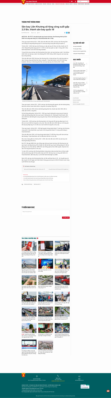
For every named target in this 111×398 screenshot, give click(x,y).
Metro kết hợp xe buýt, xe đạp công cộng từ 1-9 (45, 287)
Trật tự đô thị (31, 4)
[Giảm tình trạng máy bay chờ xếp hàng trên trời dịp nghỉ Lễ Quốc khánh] (62, 246)
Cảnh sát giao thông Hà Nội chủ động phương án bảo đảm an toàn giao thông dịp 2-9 (62, 336)
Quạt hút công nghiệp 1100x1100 (78, 104)
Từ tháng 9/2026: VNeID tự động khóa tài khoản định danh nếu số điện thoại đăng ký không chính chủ (29, 254)
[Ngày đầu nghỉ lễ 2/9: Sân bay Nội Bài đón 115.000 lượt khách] (45, 296)
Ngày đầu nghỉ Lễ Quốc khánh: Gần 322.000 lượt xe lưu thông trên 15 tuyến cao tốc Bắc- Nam (29, 271)
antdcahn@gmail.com (79, 380)
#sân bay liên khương (28, 184)
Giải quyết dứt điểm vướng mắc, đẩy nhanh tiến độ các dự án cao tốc (29, 288)
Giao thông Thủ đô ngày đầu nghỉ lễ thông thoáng (62, 303)
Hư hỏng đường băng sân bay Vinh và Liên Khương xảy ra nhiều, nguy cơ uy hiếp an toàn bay (40, 176)
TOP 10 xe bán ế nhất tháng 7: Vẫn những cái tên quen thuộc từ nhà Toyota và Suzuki (79, 72)
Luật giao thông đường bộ (79, 53)
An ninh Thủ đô (31, 1)
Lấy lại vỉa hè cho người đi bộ (79, 51)
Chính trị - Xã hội (38, 4)
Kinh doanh (87, 4)
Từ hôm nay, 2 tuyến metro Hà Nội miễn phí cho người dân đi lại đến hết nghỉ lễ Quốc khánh (45, 319)
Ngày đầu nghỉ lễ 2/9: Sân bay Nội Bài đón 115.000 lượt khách (45, 303)
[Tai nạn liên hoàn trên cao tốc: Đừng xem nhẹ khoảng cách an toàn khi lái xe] (62, 280)
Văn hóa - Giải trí (69, 4)
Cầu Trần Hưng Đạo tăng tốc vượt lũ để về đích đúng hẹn (79, 79)
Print (69, 32)
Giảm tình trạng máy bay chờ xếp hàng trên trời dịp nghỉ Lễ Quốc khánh (62, 253)
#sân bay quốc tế (37, 184)
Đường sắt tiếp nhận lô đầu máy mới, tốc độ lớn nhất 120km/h (29, 303)
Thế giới (44, 4)
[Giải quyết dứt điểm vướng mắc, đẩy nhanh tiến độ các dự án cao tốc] (29, 280)
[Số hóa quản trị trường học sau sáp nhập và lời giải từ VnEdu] (45, 328)
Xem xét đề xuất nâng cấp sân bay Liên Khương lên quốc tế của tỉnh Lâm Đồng (38, 180)
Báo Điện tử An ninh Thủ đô (23, 2)
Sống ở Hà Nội (81, 4)
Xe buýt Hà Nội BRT (77, 46)
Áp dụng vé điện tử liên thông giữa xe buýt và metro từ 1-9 (61, 318)
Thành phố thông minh (60, 4)
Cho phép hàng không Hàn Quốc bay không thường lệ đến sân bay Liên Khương (38, 178)
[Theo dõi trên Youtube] (72, 1)
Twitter (67, 32)
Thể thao (75, 4)
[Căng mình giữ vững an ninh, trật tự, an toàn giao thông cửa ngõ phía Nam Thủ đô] (29, 328)
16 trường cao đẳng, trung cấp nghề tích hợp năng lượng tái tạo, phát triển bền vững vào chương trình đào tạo (29, 353)
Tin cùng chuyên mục (29, 238)
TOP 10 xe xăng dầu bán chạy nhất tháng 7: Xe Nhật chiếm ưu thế (79, 92)
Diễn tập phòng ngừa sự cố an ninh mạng (44, 270)
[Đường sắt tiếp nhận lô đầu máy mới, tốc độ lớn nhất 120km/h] (29, 296)
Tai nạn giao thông (77, 48)
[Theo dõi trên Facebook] (70, 1)
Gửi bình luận (66, 217)
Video (53, 4)
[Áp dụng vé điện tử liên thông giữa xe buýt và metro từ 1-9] (62, 312)
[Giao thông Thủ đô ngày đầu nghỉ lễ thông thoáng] (62, 296)
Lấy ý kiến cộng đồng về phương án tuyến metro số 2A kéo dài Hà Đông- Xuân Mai (79, 65)
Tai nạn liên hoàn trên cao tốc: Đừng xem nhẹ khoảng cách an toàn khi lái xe (61, 288)
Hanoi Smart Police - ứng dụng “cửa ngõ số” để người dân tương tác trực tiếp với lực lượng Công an (45, 254)
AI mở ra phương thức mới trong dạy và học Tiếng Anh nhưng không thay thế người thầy (62, 271)
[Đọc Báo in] (76, 1)
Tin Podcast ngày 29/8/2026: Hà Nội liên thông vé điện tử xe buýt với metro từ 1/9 (28, 319)
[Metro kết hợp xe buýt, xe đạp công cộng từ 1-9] (45, 280)
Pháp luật (49, 4)
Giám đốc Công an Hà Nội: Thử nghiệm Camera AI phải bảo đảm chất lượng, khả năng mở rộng (79, 85)
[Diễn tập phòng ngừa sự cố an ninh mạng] (45, 264)
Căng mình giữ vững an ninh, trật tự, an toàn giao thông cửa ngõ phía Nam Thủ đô (29, 336)
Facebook (65, 32)
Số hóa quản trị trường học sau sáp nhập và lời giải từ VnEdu (45, 335)
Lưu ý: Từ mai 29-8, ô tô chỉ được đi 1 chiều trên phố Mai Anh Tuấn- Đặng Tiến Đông (45, 352)
